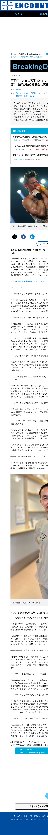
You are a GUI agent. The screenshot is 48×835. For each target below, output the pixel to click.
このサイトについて (24, 816)
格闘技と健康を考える (25, 96)
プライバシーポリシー (32, 819)
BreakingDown (22, 93)
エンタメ (17, 14)
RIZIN (33, 93)
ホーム (12, 816)
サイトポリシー (16, 819)
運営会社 (37, 816)
